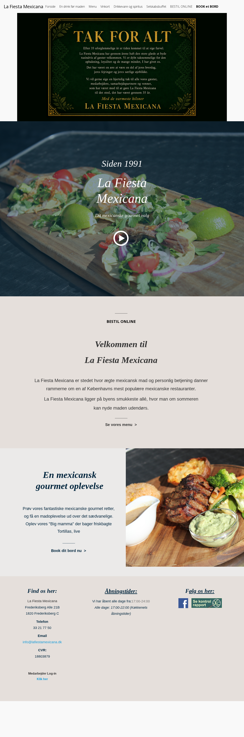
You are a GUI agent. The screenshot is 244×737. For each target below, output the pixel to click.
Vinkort (105, 6)
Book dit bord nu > (68, 551)
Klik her (42, 679)
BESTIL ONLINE (181, 6)
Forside (50, 6)
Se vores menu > (121, 425)
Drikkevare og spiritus (128, 6)
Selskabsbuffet (156, 6)
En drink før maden (72, 6)
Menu (93, 6)
